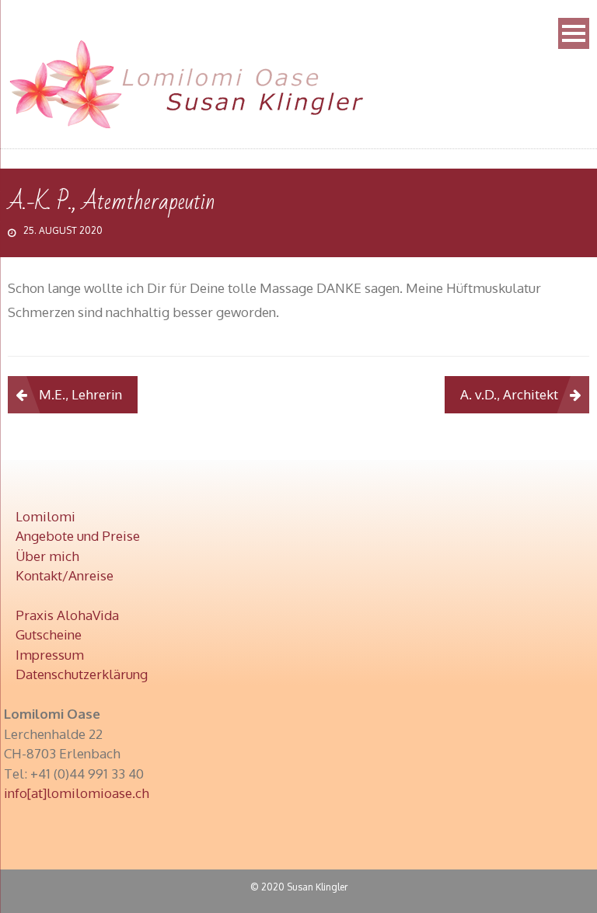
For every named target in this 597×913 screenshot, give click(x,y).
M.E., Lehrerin (80, 394)
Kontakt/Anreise (64, 575)
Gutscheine (49, 634)
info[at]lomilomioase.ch (76, 793)
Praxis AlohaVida (67, 615)
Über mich (47, 556)
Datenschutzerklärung (82, 674)
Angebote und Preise (78, 536)
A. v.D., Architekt (509, 394)
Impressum (50, 654)
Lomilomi (45, 516)
